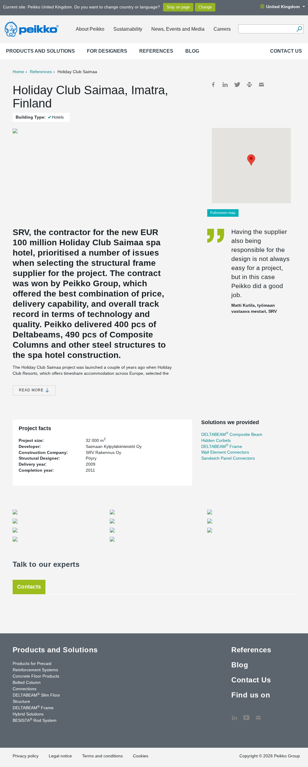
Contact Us (286, 51)
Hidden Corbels (216, 440)
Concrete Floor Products (36, 676)
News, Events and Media (178, 29)
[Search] (299, 29)
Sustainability (127, 29)
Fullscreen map (223, 213)
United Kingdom (283, 6)
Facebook (213, 85)
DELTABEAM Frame (221, 446)
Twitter (237, 85)
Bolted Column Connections (27, 685)
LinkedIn (225, 85)
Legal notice (60, 755)
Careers (222, 29)
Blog (192, 51)
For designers (107, 51)
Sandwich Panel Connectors (228, 458)
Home (18, 71)
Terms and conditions (102, 755)
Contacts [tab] (29, 587)
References (156, 51)
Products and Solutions (40, 51)
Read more (32, 390)
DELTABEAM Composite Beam (231, 434)
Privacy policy (25, 755)
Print (249, 85)
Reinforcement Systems (35, 669)
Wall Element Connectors (225, 452)
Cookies (140, 755)
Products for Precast (32, 663)
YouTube (246, 715)
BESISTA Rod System (35, 720)
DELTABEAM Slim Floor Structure (36, 698)
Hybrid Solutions (28, 714)
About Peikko (90, 29)
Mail (261, 85)
